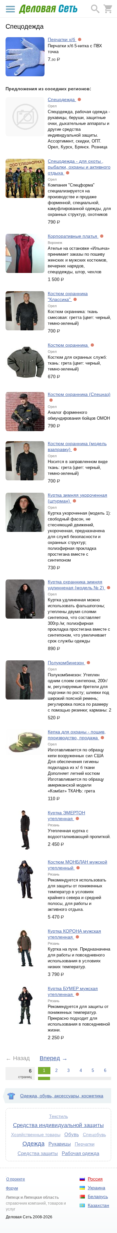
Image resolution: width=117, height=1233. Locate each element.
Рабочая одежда (80, 1153)
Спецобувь (94, 1134)
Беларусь (98, 1196)
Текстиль (58, 1116)
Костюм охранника (68, 345)
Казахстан (98, 1205)
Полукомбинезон (66, 662)
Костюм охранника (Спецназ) (79, 394)
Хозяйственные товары (35, 1134)
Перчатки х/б (62, 39)
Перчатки (85, 1144)
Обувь (71, 1134)
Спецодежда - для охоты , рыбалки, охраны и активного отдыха (79, 166)
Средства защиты (38, 1153)
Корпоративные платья (73, 236)
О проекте (15, 1179)
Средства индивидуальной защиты (58, 1125)
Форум (12, 1188)
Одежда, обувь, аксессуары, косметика (61, 1095)
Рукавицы (59, 1144)
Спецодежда (62, 99)
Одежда (33, 1143)
